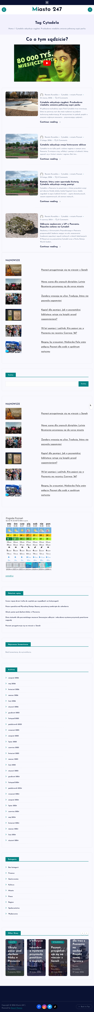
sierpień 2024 (13, 800)
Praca (10, 896)
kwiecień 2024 (13, 823)
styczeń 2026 (13, 707)
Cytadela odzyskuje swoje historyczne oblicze (63, 145)
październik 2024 (15, 788)
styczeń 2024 (13, 840)
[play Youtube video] (47, 63)
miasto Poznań (76, 95)
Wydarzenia (13, 914)
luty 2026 (12, 701)
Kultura (11, 885)
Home (11, 29)
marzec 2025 (13, 759)
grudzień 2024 (14, 776)
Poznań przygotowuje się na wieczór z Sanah (64, 270)
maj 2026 (12, 684)
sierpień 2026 (13, 678)
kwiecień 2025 (13, 753)
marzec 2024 (13, 829)
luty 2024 (12, 835)
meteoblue (9, 576)
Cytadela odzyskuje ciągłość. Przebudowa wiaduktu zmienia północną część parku (50, 29)
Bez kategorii (13, 867)
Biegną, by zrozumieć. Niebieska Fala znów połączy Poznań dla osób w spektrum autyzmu (63, 347)
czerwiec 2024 (13, 811)
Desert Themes (16, 1008)
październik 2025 (15, 724)
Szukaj (10, 375)
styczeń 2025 (13, 771)
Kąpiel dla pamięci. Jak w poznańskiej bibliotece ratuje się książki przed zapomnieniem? (61, 314)
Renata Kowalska (51, 95)
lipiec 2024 (12, 805)
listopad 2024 (13, 782)
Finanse (11, 873)
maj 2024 (12, 817)
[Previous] (82, 933)
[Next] (86, 933)
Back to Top (85, 1006)
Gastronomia (13, 879)
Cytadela (64, 95)
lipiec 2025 (12, 742)
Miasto (11, 890)
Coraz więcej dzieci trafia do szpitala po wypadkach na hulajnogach (32, 601)
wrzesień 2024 (13, 794)
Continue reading (49, 122)
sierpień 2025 (13, 736)
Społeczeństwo (14, 908)
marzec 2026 (13, 695)
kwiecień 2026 (13, 689)
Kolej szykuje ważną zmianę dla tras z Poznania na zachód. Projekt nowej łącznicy (79, 944)
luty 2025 (12, 765)
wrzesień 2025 (13, 730)
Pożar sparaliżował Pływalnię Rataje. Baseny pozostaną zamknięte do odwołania (37, 606)
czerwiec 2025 (13, 747)
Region (11, 902)
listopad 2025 (13, 718)
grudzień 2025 (14, 713)
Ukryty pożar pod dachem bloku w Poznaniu (23, 612)
